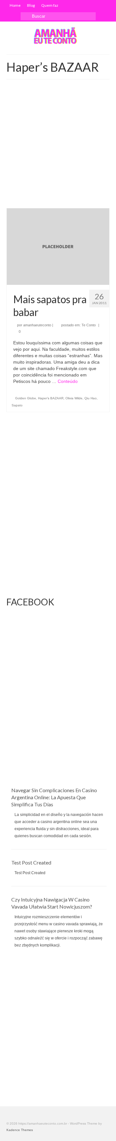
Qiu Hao (90, 398)
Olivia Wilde (73, 398)
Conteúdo (68, 381)
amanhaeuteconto (37, 325)
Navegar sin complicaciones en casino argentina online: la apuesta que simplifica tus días (54, 797)
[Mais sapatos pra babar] (58, 246)
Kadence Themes (19, 1130)
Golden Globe (25, 398)
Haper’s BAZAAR (50, 398)
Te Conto (89, 325)
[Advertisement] (58, 147)
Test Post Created (31, 862)
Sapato (17, 405)
